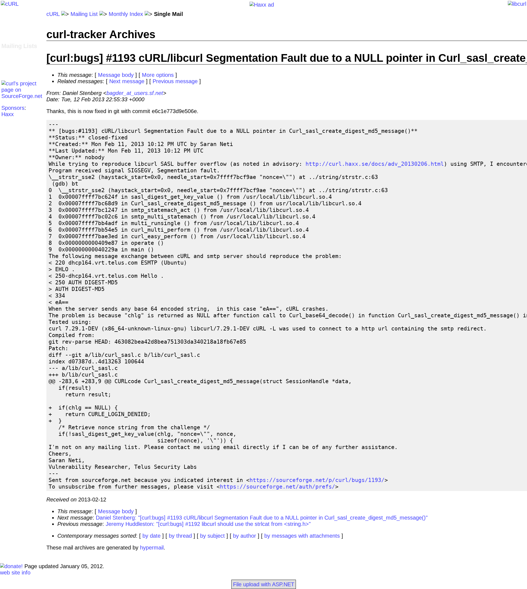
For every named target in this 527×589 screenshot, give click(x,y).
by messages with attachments (302, 536)
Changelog (14, 27)
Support (11, 65)
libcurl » (10, 59)
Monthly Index (126, 14)
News (8, 39)
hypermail (152, 548)
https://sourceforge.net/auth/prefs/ (277, 486)
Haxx (7, 114)
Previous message (175, 81)
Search (10, 72)
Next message (126, 81)
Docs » (9, 33)
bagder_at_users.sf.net (134, 93)
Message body (116, 75)
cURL (53, 14)
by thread (180, 536)
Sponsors (12, 108)
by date (151, 536)
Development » (19, 53)
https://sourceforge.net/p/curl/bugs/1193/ (317, 480)
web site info (15, 573)
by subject (212, 536)
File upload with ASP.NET (263, 584)
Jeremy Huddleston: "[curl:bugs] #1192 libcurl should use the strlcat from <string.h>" (208, 524)
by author (244, 536)
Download (13, 20)
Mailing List (84, 14)
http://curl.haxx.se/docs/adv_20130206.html (374, 164)
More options (158, 75)
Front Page (15, 14)
